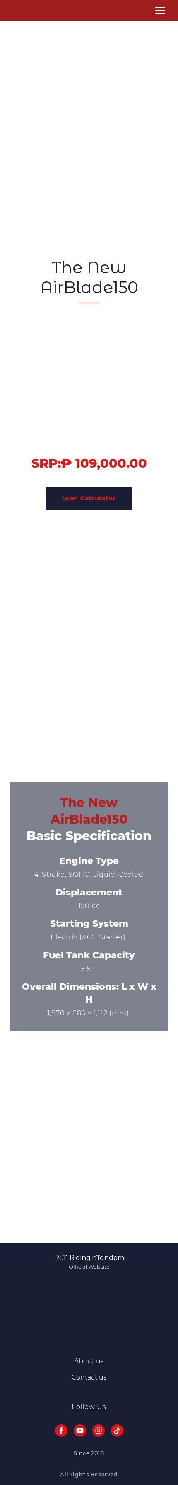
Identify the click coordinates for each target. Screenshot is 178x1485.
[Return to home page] (20, 11)
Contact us (89, 1377)
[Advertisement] (89, 110)
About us (89, 1361)
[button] (89, 498)
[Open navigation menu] (160, 10)
